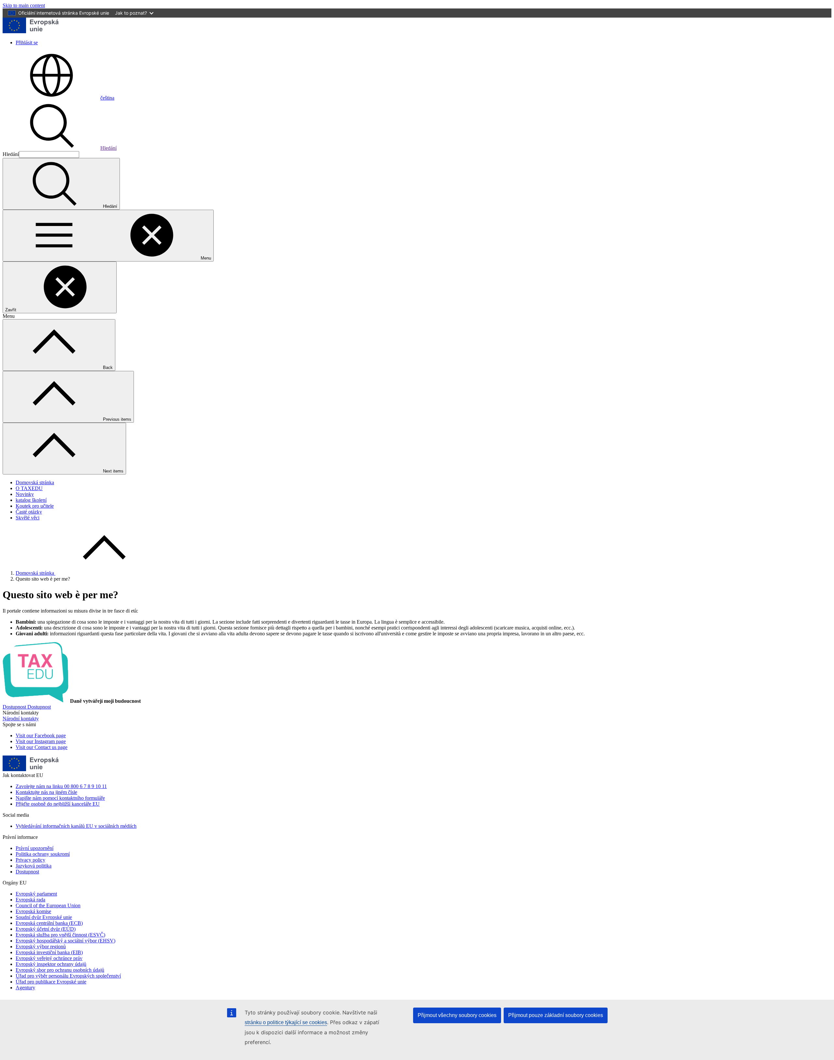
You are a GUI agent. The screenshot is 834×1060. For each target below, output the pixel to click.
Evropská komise (33, 911)
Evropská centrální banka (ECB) (49, 923)
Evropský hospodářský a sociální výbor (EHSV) (65, 940)
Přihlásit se (27, 42)
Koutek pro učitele (35, 506)
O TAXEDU (29, 488)
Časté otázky (29, 512)
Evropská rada (30, 899)
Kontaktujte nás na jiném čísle (46, 792)
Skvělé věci (27, 517)
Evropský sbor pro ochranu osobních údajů (60, 970)
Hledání (108, 148)
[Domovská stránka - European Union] (31, 31)
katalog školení (31, 500)
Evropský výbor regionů (41, 946)
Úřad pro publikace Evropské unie (51, 981)
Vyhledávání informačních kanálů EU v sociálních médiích (76, 826)
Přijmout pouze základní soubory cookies (555, 1015)
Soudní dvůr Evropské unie (44, 917)
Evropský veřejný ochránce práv (49, 958)
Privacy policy (30, 860)
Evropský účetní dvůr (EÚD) (46, 929)
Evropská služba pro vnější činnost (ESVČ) (60, 935)
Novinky (25, 494)
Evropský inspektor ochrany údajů (51, 964)
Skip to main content (24, 5)
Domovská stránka (35, 482)
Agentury (25, 987)
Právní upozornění (34, 848)
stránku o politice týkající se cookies (286, 1022)
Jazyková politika (33, 866)
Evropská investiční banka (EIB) (49, 952)
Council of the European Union (48, 905)
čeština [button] (107, 98)
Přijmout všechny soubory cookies (457, 1015)
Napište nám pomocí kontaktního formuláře (60, 798)
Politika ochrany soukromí (43, 854)
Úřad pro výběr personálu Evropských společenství (68, 976)
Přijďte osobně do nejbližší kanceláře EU (58, 804)
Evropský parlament (36, 894)
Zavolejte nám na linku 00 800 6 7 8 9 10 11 (61, 786)
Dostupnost (27, 871)
